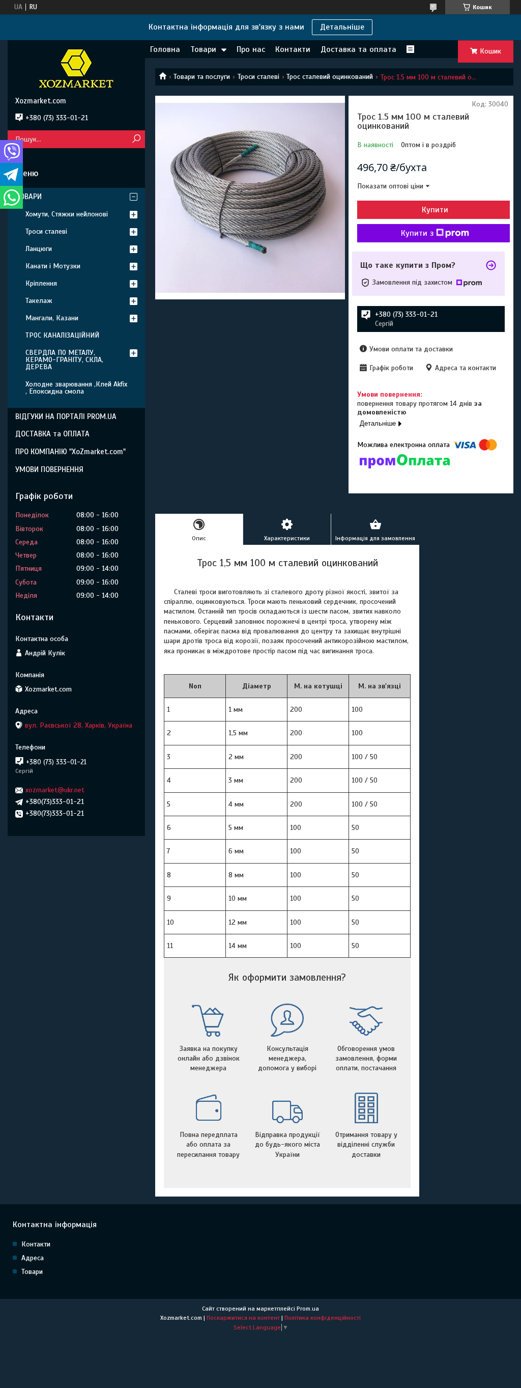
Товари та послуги (201, 76)
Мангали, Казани (51, 318)
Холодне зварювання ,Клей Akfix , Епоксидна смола (76, 388)
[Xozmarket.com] (76, 68)
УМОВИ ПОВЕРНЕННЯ (49, 469)
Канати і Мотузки (52, 266)
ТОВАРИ (28, 196)
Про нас (251, 49)
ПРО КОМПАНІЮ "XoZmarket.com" (70, 451)
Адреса (32, 1258)
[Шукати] (136, 139)
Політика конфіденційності (322, 1317)
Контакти (292, 49)
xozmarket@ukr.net (54, 790)
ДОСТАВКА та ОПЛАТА (52, 433)
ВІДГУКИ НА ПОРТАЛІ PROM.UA (66, 416)
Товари (203, 49)
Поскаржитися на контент (243, 1317)
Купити (435, 210)
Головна (165, 49)
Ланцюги (38, 248)
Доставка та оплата (358, 49)
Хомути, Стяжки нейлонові (66, 214)
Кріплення (41, 283)
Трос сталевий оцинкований (329, 76)
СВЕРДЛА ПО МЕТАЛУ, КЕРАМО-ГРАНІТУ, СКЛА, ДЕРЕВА (64, 359)
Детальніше (342, 27)
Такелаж (38, 300)
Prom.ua (308, 1308)
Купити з (417, 233)
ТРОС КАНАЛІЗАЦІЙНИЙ (62, 335)
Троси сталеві (258, 76)
